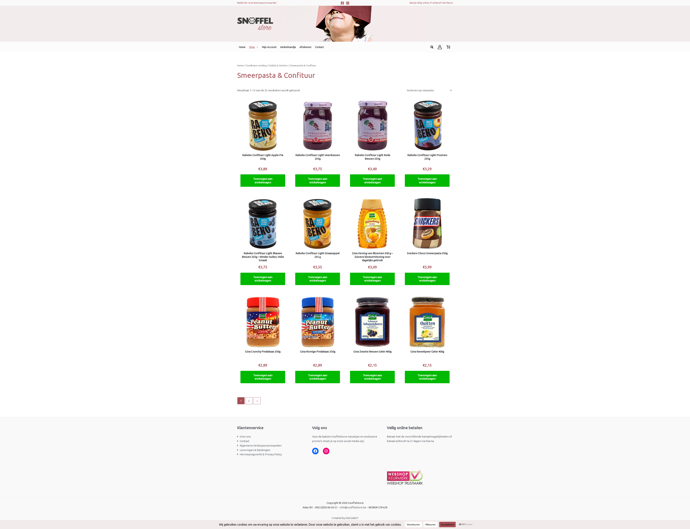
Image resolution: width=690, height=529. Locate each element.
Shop (252, 47)
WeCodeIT (352, 517)
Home (242, 47)
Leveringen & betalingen (255, 450)
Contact (319, 47)
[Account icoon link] (439, 47)
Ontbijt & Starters (278, 65)
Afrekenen (305, 47)
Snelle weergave (262, 147)
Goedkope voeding (256, 65)
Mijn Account (269, 47)
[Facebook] (342, 3)
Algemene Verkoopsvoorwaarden (261, 445)
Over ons (245, 436)
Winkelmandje (288, 47)
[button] (432, 47)
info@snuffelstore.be (353, 507)
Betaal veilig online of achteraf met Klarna (431, 3)
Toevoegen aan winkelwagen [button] (262, 180)
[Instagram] (347, 3)
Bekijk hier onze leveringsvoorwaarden (257, 3)
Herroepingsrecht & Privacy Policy (261, 454)
